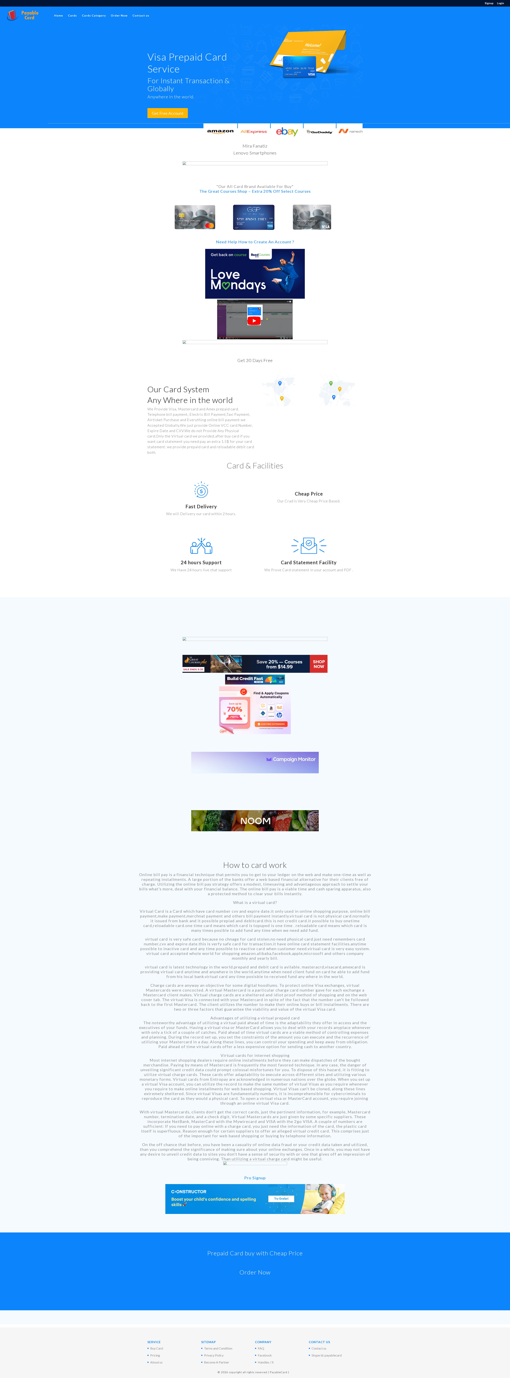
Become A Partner (216, 1362)
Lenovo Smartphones (255, 153)
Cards (72, 15)
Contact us (140, 15)
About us (156, 1362)
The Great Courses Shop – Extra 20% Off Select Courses (255, 191)
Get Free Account (167, 113)
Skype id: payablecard (327, 1355)
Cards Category (94, 15)
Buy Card (156, 1348)
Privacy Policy (214, 1355)
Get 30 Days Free (255, 360)
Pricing (155, 1355)
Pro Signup (255, 1177)
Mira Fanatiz (255, 146)
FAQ (261, 1348)
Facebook (265, 1355)
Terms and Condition (218, 1348)
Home (58, 15)
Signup (489, 3)
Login (500, 3)
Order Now (119, 15)
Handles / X (266, 1362)
